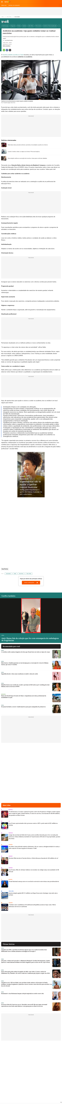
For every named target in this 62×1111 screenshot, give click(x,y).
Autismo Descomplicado (49, 26)
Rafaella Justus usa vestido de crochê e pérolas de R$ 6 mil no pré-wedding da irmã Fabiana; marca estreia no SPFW (25, 685)
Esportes (3, 694)
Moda (18, 26)
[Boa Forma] (5, 569)
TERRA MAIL (4, 5)
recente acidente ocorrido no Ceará (13, 55)
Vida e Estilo (9, 16)
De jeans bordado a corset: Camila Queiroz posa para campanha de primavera (23, 706)
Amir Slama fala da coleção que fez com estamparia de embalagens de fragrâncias (30, 639)
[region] (31, 1107)
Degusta (13, 26)
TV (9, 821)
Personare (38, 26)
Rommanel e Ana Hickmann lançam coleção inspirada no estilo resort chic (22, 993)
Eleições (10, 844)
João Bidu (30, 26)
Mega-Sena (11, 891)
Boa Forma (21, 573)
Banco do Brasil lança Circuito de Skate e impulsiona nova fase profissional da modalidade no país (23, 696)
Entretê (10, 856)
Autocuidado (17, 16)
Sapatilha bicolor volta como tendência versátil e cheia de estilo (19, 674)
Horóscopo (5, 26)
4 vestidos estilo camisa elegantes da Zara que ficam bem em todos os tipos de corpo (25, 652)
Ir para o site (7, 2)
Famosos (10, 809)
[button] (2, 2)
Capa (3, 16)
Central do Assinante (14, 5)
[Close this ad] (61, 1102)
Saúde (24, 26)
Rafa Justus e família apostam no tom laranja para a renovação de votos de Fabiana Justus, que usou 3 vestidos (24, 663)
